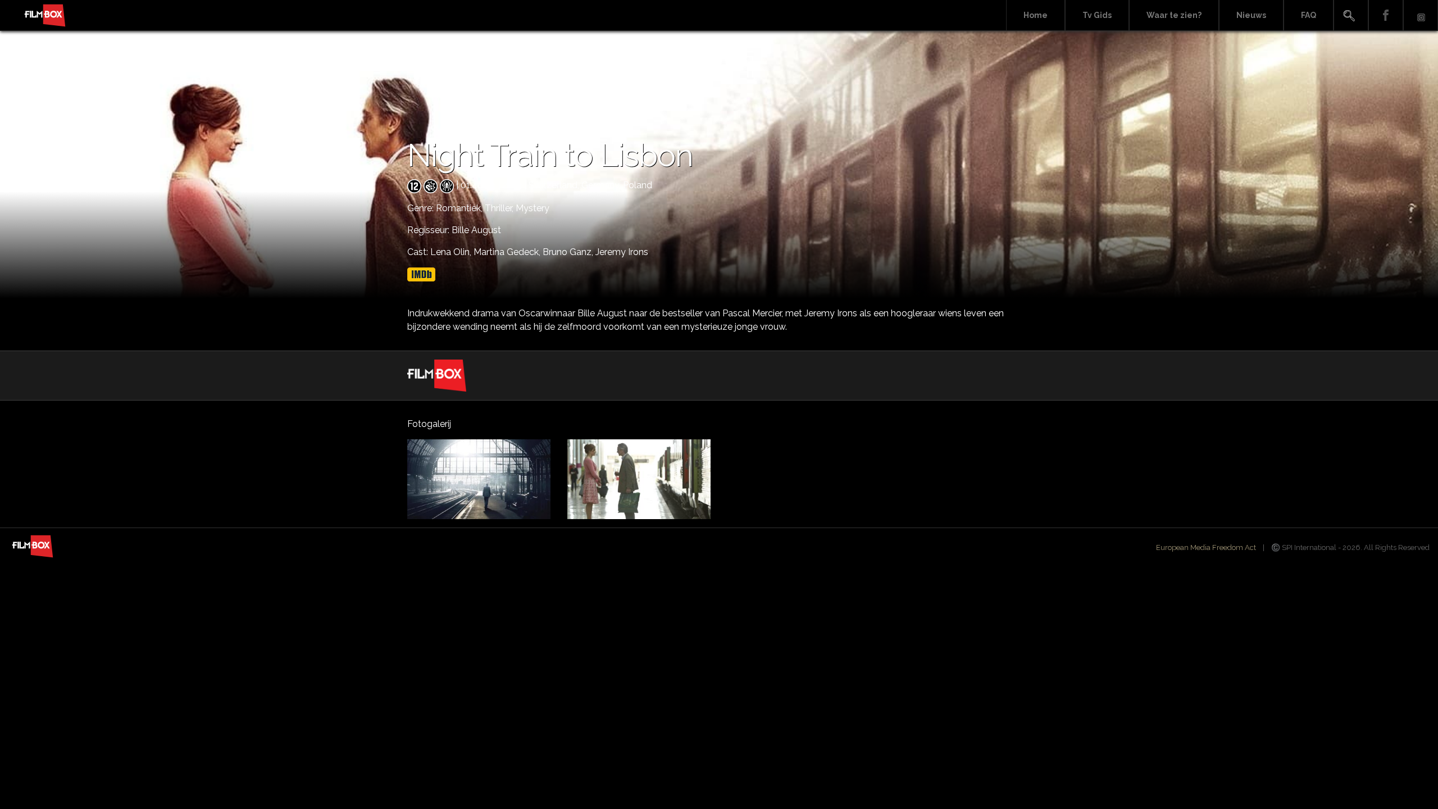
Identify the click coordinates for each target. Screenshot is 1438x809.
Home (1035, 15)
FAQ (1308, 15)
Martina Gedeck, (508, 252)
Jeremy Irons (621, 252)
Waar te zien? (1174, 15)
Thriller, (500, 208)
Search (1351, 15)
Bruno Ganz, (569, 252)
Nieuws (1251, 15)
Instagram (1420, 15)
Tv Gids (1097, 15)
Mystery (532, 208)
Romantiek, (460, 208)
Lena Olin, (452, 252)
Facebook (1385, 15)
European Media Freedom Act (1206, 547)
